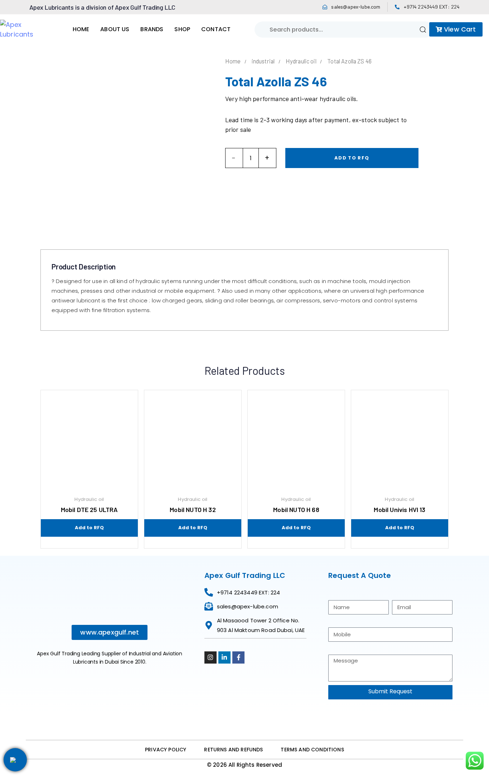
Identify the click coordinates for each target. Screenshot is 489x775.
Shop (182, 29)
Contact (216, 29)
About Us (114, 29)
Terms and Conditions (312, 749)
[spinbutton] (251, 158)
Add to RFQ (351, 157)
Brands (151, 29)
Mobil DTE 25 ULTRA (89, 509)
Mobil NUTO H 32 (193, 509)
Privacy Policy (165, 749)
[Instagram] (210, 657)
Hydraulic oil (301, 60)
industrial (263, 60)
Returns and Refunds (233, 749)
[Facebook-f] (238, 657)
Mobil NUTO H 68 (296, 509)
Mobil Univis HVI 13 (399, 509)
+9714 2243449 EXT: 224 (432, 7)
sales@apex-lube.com (355, 7)
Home (81, 29)
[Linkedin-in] (224, 657)
